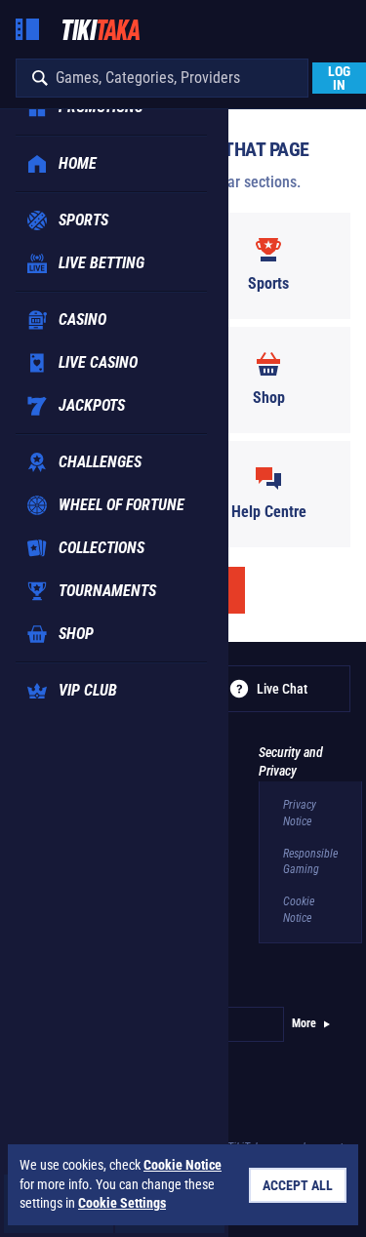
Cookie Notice (298, 910)
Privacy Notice (299, 813)
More (304, 1023)
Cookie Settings (122, 1203)
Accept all (298, 1185)
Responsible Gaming (310, 862)
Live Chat (282, 689)
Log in (339, 78)
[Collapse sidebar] (27, 29)
